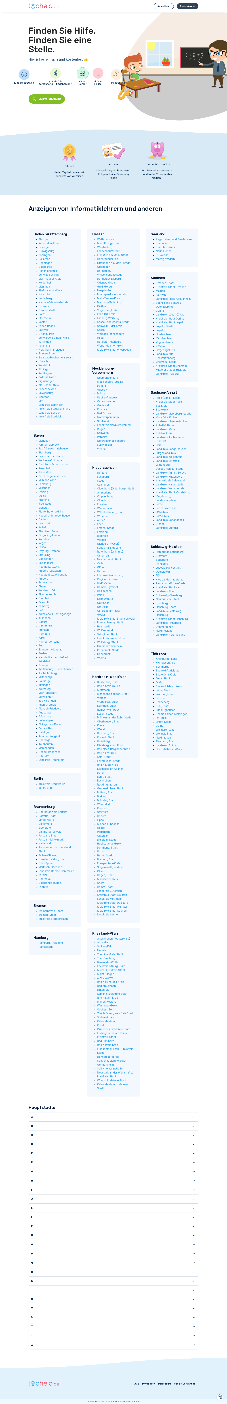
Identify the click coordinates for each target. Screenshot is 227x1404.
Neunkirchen (164, 251)
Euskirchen (104, 780)
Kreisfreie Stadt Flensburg (172, 618)
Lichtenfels (45, 625)
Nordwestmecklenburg (111, 440)
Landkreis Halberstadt (169, 484)
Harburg (102, 472)
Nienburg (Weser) (108, 543)
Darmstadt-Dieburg (109, 278)
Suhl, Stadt (162, 706)
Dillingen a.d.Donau (50, 724)
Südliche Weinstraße (110, 1068)
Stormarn (161, 555)
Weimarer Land (165, 729)
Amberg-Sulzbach (49, 570)
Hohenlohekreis (48, 270)
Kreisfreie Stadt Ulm (50, 416)
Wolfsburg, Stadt (107, 642)
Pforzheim (44, 318)
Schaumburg (105, 598)
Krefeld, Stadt (105, 737)
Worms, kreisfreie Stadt (111, 1080)
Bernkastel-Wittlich (108, 962)
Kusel (100, 1025)
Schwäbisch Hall (48, 274)
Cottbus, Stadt (47, 815)
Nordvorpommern (108, 417)
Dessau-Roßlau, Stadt (169, 468)
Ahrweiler (103, 942)
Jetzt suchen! (50, 99)
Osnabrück (104, 654)
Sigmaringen (46, 381)
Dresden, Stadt (165, 283)
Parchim (102, 436)
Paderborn (103, 831)
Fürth (41, 637)
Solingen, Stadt (106, 705)
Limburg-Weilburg (108, 318)
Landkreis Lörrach (49, 412)
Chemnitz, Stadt (166, 361)
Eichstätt (43, 507)
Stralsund (103, 421)
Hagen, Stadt (105, 875)
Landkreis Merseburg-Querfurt (174, 413)
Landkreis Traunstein (51, 759)
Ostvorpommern (107, 401)
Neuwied (102, 950)
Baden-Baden (46, 326)
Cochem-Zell (105, 1009)
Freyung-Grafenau (49, 551)
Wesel (101, 729)
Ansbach (43, 653)
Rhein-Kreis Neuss (108, 686)
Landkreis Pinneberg (168, 622)
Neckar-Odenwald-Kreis (53, 302)
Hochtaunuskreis (107, 258)
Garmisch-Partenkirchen (53, 464)
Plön (158, 575)
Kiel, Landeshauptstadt (170, 579)
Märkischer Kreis (107, 879)
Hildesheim (104, 583)
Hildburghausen (165, 710)
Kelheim (43, 527)
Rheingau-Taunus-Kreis (111, 294)
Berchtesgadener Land (52, 476)
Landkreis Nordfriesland (170, 634)
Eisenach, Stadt (165, 741)
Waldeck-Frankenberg (110, 333)
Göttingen (103, 602)
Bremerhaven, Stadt (50, 911)
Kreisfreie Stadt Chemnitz (171, 365)
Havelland (44, 843)
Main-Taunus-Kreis (108, 298)
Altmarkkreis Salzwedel (170, 480)
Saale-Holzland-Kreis (169, 686)
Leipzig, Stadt (164, 326)
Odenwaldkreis (106, 282)
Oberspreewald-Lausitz (52, 811)
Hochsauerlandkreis (109, 843)
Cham (42, 586)
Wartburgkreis (164, 694)
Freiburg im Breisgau (51, 349)
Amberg (43, 578)
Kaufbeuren (45, 744)
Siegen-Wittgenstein (110, 867)
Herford (101, 816)
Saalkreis (161, 405)
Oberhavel (44, 879)
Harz (159, 445)
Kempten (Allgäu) (49, 736)
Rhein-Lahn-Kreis (107, 997)
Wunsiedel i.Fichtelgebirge (54, 614)
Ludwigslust (104, 444)
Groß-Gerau (104, 286)
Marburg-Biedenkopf (109, 302)
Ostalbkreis (45, 266)
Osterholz (103, 555)
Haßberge (44, 681)
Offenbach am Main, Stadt (113, 263)
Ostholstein (163, 571)
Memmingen (46, 748)
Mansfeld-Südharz (167, 417)
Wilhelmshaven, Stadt (110, 512)
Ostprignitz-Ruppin (50, 882)
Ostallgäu (44, 732)
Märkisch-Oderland (50, 867)
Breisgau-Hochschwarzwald (55, 357)
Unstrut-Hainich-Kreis (169, 749)
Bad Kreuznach (106, 985)
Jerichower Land (166, 508)
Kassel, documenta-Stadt (113, 322)
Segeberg (162, 559)
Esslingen (44, 247)
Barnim (42, 875)
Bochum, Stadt (106, 859)
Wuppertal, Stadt (107, 701)
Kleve (100, 725)
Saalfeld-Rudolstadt (168, 670)
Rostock (102, 409)
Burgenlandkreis (166, 453)
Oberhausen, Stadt (108, 721)
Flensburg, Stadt (166, 607)
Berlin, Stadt (45, 787)
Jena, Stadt (163, 690)
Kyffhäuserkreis (165, 662)
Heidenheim (45, 282)
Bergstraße (104, 290)
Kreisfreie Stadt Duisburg (112, 902)
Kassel (101, 329)
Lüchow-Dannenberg (110, 575)
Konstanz (44, 345)
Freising (43, 491)
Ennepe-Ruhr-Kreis (108, 863)
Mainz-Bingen (105, 974)
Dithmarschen (164, 626)
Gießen (101, 306)
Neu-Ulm (43, 755)
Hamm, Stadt (105, 887)
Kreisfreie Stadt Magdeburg (173, 492)
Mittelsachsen (164, 338)
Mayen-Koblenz (106, 1001)
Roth (41, 645)
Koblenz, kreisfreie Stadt (112, 993)
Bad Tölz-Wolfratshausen (53, 448)
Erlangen (43, 665)
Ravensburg (45, 392)
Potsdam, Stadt (47, 835)
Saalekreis (162, 409)
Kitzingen (44, 684)
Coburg (43, 621)
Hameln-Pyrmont (107, 587)
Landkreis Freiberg (167, 373)
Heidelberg (45, 298)
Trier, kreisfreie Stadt (110, 954)
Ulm (40, 400)
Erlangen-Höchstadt (50, 649)
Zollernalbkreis (47, 377)
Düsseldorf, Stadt (107, 682)
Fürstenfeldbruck (48, 444)
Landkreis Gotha (166, 745)
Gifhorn (101, 567)
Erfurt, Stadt (163, 721)
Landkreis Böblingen (50, 404)
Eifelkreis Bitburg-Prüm (111, 966)
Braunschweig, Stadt (110, 622)
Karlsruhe (44, 294)
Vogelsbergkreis (107, 310)
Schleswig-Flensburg (169, 595)
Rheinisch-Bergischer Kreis (113, 749)
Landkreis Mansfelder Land (172, 421)
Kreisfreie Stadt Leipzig (170, 322)
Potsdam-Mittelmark (50, 839)
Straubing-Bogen (48, 531)
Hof (40, 610)
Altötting (43, 499)
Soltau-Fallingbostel (109, 547)
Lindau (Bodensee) (49, 752)
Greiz (159, 682)
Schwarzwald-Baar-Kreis (53, 337)
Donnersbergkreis (108, 1056)
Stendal (160, 523)
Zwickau (161, 346)
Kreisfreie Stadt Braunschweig (116, 618)
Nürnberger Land (48, 641)
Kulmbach (44, 618)
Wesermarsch (105, 508)
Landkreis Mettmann (109, 898)
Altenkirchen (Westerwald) (113, 938)
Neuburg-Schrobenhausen (54, 515)
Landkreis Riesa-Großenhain (173, 298)
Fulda (100, 337)
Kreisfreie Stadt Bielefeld (112, 894)
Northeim (103, 606)
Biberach (43, 396)
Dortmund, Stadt (107, 847)
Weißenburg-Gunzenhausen (55, 669)
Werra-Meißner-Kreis (110, 345)
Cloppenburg (105, 496)
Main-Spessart (47, 692)
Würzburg (44, 688)
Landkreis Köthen (166, 429)
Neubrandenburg (107, 377)
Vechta (101, 658)
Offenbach (103, 266)
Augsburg (44, 712)
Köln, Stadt (104, 756)
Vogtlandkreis (164, 342)
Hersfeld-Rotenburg (109, 341)
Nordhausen (163, 737)
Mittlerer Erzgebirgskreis (171, 369)
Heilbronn (44, 258)
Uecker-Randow (107, 397)
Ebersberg (44, 484)
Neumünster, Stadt (167, 599)
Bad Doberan (105, 413)
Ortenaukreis (46, 333)
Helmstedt (103, 626)
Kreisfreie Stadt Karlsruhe (54, 408)
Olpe (100, 871)
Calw (41, 314)
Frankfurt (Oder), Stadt (52, 859)
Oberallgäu (45, 740)
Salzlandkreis (164, 433)
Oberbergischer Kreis (110, 745)
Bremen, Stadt (47, 914)
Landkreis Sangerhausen (171, 449)
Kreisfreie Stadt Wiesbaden (114, 349)
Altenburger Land (166, 658)
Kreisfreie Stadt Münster (112, 906)
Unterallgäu (45, 720)
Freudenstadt (46, 310)
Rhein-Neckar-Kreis (50, 290)
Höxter (101, 827)
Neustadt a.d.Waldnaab (52, 574)
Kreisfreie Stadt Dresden (171, 287)
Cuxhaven (103, 484)
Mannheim (44, 286)
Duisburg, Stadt (106, 733)
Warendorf (103, 804)
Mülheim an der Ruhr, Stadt (114, 717)
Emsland (102, 532)
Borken (101, 796)
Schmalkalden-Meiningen (171, 714)
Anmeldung (163, 6)
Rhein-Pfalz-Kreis (107, 1044)
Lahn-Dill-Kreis (106, 314)
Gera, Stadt (163, 678)
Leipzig (160, 330)
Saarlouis (161, 243)
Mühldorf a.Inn (47, 480)
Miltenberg (45, 677)
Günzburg (44, 716)
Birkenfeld (103, 989)
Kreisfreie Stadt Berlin (51, 784)
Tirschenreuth (47, 594)
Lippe (100, 820)
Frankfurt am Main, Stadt (112, 255)
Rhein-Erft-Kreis (107, 753)
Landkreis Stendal (167, 527)
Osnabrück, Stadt (108, 650)
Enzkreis (43, 306)
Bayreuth (44, 602)
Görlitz (160, 310)
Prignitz (43, 886)
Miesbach (44, 487)
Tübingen (44, 369)
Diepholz (102, 535)
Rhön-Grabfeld (47, 704)
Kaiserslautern (106, 1021)
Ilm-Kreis (161, 717)
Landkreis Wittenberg (169, 476)
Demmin (102, 385)
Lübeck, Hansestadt (168, 567)
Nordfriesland (164, 630)
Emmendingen (47, 353)
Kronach (43, 629)
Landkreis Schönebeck (170, 519)
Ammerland (104, 492)
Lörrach (43, 361)
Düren (101, 772)
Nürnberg (44, 633)
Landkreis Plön (165, 591)
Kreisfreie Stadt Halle (169, 401)
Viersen (102, 697)
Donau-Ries (45, 728)
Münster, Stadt (106, 800)
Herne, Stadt (105, 855)
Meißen (160, 290)
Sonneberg (162, 702)
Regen (42, 543)
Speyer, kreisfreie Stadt (111, 1060)
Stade (100, 480)
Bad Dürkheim (105, 1041)
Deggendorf (45, 558)
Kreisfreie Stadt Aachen (112, 910)
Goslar (101, 614)
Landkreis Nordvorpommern (114, 425)
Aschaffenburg (47, 673)
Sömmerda (162, 666)
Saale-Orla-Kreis (166, 674)
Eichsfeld (161, 698)
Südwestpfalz (105, 1017)
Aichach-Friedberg (49, 708)
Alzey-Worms (105, 978)
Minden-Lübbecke (108, 824)
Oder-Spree (45, 863)
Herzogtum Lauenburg (170, 551)
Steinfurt (102, 812)
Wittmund (103, 516)
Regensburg (46, 562)
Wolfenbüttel (105, 630)
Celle (100, 563)
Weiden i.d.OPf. (47, 590)
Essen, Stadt (105, 713)
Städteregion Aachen (110, 768)
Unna (100, 851)
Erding (42, 495)
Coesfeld (102, 808)
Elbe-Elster (45, 827)
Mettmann (103, 690)
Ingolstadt (44, 503)
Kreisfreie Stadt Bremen (53, 918)
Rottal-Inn (44, 539)
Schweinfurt (45, 696)
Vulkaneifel (104, 946)
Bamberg (44, 606)
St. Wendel (162, 255)
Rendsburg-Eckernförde (170, 583)
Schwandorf (45, 582)
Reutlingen (45, 373)
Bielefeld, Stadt (106, 839)
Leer (100, 524)
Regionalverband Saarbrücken (174, 239)
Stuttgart (44, 239)
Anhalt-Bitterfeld (166, 425)
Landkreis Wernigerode (170, 488)
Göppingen (45, 263)
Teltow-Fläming (48, 855)
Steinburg (162, 603)
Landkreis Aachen (108, 914)
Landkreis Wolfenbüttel (111, 638)
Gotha (159, 725)
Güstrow (102, 389)
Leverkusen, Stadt (108, 760)
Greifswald (103, 405)
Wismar (102, 448)
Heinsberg (103, 741)
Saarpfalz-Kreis (165, 247)
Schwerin (103, 432)
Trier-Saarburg (106, 958)
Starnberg (44, 452)
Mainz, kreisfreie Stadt (111, 970)
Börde (159, 504)
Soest (100, 883)
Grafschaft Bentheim (110, 646)
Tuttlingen (44, 341)
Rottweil (43, 329)
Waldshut (44, 365)
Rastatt (42, 322)
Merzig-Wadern (165, 258)
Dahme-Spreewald (49, 831)
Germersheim (105, 1064)
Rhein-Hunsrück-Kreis (110, 981)
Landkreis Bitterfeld (168, 460)
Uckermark (45, 823)
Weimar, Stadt (164, 733)
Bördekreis (162, 516)
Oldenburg (103, 500)
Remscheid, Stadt (108, 709)
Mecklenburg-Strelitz (110, 381)
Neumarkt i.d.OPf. (49, 566)
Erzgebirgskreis (165, 350)
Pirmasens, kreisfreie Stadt (113, 1029)
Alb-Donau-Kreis (48, 385)
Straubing (44, 555)
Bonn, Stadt (104, 776)
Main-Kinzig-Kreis (108, 243)
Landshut (44, 523)
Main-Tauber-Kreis (49, 278)
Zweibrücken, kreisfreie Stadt (115, 1013)
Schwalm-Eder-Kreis (109, 326)
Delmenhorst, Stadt (109, 559)
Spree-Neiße (46, 819)
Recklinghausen (107, 784)
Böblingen (44, 255)
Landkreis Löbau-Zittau (170, 314)
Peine (100, 595)
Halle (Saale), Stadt (168, 397)
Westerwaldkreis (107, 1005)
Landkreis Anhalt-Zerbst (171, 472)
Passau (42, 547)
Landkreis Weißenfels (169, 456)
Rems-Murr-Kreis (48, 243)
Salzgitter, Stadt (107, 634)
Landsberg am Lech (50, 456)
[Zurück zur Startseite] (44, 6)
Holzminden (104, 591)
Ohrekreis (162, 512)
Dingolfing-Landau (49, 535)
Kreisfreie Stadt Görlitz (170, 318)
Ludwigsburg (46, 251)
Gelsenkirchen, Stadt (110, 788)
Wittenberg (163, 464)
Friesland (102, 504)
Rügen (101, 429)
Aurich (101, 520)
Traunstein (45, 472)
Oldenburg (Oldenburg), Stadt (115, 488)
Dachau (43, 519)
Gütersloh (103, 835)
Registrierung (187, 6)
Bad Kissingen (47, 700)
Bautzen (161, 294)
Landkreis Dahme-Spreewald (56, 871)
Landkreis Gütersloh (109, 890)
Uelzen (101, 571)
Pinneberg (162, 563)
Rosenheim (45, 468)
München (44, 440)
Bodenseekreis (47, 389)
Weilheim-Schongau (50, 460)
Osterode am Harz (108, 610)
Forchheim (44, 598)
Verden (101, 539)
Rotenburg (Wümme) (110, 551)
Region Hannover (108, 579)
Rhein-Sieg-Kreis (107, 764)
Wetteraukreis (105, 239)
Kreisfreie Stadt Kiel (168, 587)
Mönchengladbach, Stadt (112, 693)
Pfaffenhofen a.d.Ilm (50, 511)
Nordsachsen (164, 334)
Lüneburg (103, 476)
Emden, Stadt (105, 527)
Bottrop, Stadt (105, 792)
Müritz (101, 393)
